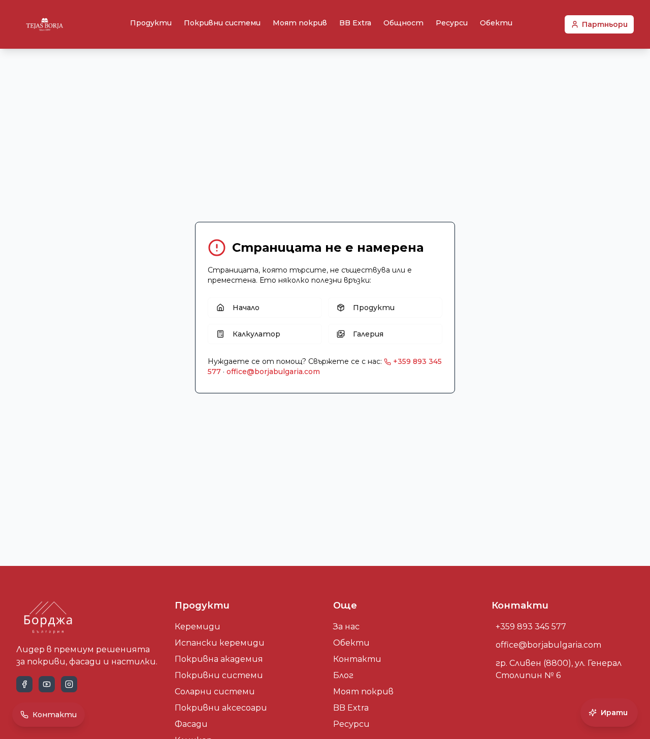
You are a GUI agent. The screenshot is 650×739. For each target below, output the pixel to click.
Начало (246, 307)
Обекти (496, 22)
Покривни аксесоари (221, 708)
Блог (343, 675)
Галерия (368, 334)
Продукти (151, 22)
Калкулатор (256, 334)
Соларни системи (215, 691)
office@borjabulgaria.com (273, 371)
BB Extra (355, 22)
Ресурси (452, 22)
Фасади (191, 724)
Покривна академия (219, 659)
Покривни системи (222, 22)
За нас (346, 626)
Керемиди (197, 626)
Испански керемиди (220, 643)
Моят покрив (300, 22)
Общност (403, 22)
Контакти (357, 659)
